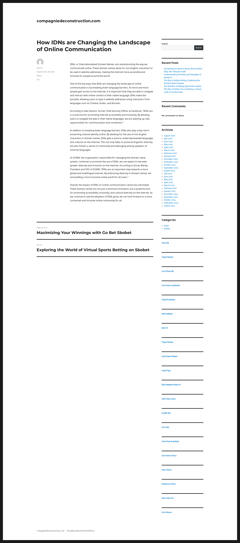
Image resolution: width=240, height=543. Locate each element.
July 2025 (168, 174)
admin (40, 68)
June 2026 (168, 141)
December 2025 (171, 159)
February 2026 (170, 153)
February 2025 (170, 188)
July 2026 (168, 138)
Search (165, 44)
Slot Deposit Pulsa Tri (171, 384)
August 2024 (169, 206)
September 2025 (171, 168)
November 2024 (171, 197)
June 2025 (168, 176)
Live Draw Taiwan (170, 356)
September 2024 (171, 203)
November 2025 (171, 162)
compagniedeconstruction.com (68, 20)
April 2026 (168, 147)
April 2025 (168, 182)
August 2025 (169, 171)
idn (38, 79)
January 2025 (170, 191)
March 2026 (169, 150)
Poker (39, 76)
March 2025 (169, 185)
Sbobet (167, 229)
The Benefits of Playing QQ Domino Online (182, 86)
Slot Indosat (167, 314)
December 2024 (171, 194)
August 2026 (169, 136)
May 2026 (168, 144)
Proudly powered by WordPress (80, 531)
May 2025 (168, 179)
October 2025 (170, 165)
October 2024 (170, 200)
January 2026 (170, 156)
